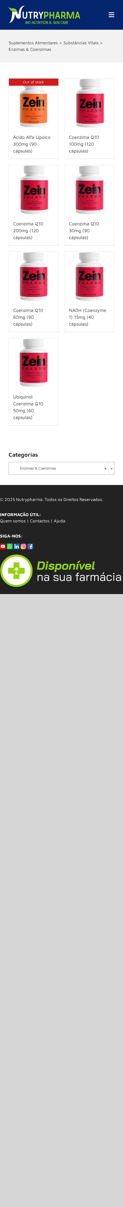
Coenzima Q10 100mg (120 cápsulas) (84, 144)
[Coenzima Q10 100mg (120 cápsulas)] (89, 103)
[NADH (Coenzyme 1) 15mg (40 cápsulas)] (89, 276)
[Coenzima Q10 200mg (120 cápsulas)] (33, 189)
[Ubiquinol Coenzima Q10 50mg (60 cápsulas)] (33, 363)
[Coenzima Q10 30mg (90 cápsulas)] (89, 189)
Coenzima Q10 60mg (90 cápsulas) (28, 317)
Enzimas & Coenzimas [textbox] (60, 468)
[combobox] (61, 468)
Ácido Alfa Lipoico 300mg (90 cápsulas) (31, 144)
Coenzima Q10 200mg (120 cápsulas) (28, 230)
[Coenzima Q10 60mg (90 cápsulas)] (33, 276)
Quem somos (13, 520)
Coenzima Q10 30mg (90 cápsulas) (84, 230)
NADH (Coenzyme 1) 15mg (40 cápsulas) (87, 317)
